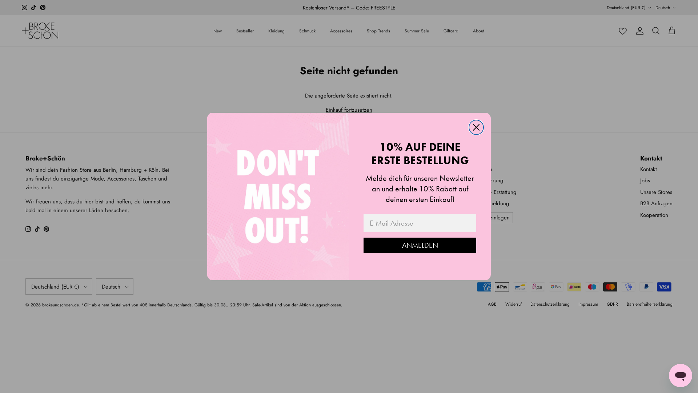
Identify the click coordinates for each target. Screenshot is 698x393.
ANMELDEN (420, 245)
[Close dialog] (476, 127)
